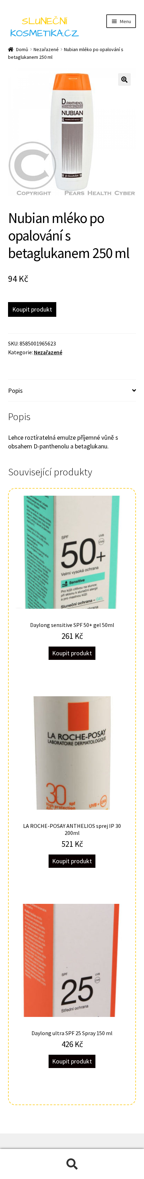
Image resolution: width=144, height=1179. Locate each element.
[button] (124, 79)
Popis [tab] (15, 390)
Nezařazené (46, 49)
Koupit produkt (32, 309)
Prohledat (72, 1164)
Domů (22, 49)
